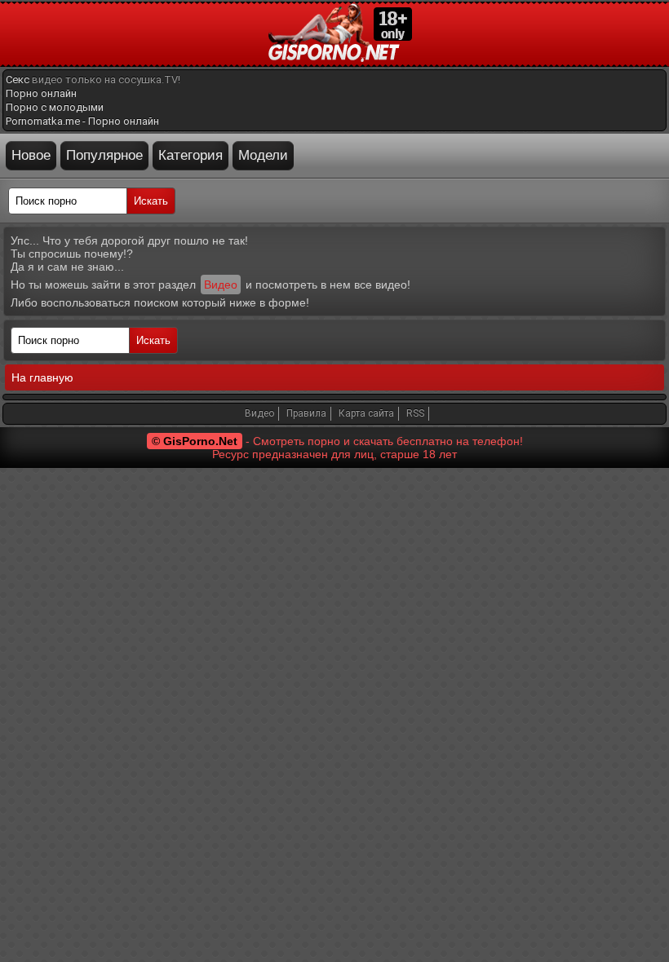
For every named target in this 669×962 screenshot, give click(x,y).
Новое (31, 155)
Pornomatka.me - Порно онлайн (82, 121)
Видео (220, 284)
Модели (263, 155)
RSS (415, 413)
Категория (190, 155)
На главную (42, 377)
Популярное (104, 155)
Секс (17, 79)
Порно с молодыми (55, 107)
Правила (306, 413)
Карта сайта (366, 413)
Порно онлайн (41, 93)
